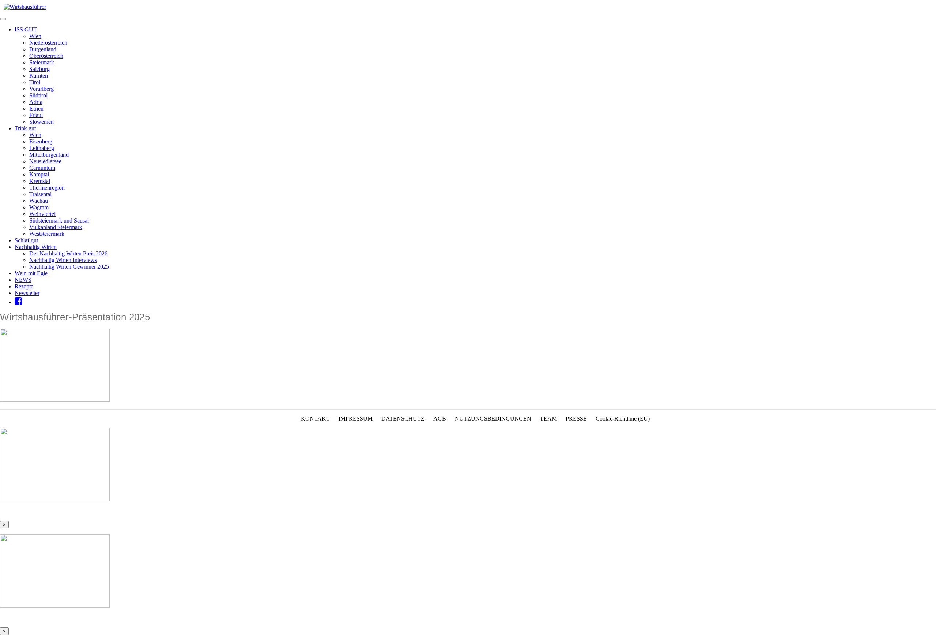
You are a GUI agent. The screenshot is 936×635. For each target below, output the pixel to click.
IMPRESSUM (356, 418)
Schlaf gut (26, 240)
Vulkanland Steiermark (55, 227)
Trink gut (25, 128)
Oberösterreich (46, 56)
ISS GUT (26, 29)
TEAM (548, 418)
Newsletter (27, 293)
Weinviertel (42, 214)
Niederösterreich (48, 43)
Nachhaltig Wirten (36, 247)
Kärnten (38, 75)
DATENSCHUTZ (402, 418)
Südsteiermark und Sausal (59, 220)
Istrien (36, 108)
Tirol (34, 82)
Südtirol (38, 95)
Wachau (38, 201)
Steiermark (41, 62)
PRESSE (576, 418)
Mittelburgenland (49, 155)
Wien (35, 36)
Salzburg (39, 69)
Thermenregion (47, 187)
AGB (439, 418)
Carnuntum (42, 168)
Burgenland (42, 49)
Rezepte (24, 286)
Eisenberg (40, 141)
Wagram (39, 207)
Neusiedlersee (45, 161)
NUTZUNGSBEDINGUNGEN (493, 418)
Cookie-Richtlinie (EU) (623, 418)
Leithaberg (41, 148)
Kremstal (39, 181)
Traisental (40, 194)
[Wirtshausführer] (25, 7)
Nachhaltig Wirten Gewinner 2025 (69, 267)
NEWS (23, 280)
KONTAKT (315, 418)
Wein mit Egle (31, 273)
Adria (35, 102)
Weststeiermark (46, 234)
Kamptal (39, 174)
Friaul (36, 115)
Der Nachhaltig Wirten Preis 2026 (68, 253)
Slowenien (41, 122)
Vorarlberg (41, 89)
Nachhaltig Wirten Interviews (63, 260)
